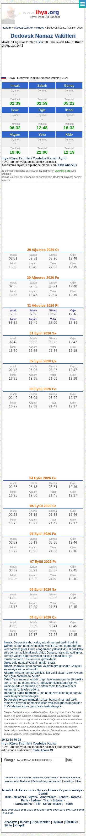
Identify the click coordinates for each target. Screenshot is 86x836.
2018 (24, 809)
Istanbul (7, 790)
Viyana (33, 797)
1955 (75, 809)
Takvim (7, 27)
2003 (36, 809)
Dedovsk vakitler (70, 777)
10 (3, 739)
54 (11, 739)
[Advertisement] (43, 63)
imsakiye (69, 781)
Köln (8, 797)
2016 (30, 809)
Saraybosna (23, 804)
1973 (69, 809)
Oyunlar (58, 822)
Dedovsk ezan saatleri (18, 777)
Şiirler (8, 825)
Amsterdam (48, 797)
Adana (52, 790)
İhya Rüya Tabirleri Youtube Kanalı (29, 743)
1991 (49, 809)
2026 (4, 809)
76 (15, 739)
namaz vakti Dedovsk (17, 781)
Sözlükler (71, 822)
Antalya (77, 790)
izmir (31, 790)
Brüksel (58, 800)
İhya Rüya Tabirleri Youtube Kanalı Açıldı (34, 158)
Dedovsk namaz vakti (45, 777)
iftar (78, 781)
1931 (4, 813)
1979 (62, 809)
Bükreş (58, 804)
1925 (11, 813)
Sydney (36, 800)
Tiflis (37, 804)
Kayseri (64, 790)
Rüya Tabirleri (41, 822)
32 (7, 739)
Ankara (20, 790)
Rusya (40, 27)
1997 (43, 809)
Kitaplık (20, 825)
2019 (17, 809)
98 (19, 739)
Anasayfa (10, 822)
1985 (56, 809)
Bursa (41, 790)
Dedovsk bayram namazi (46, 781)
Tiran (46, 800)
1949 (82, 809)
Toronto (76, 797)
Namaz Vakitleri (23, 27)
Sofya (47, 804)
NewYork (20, 797)
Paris (24, 800)
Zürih (69, 804)
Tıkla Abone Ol (67, 165)
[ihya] (35, 23)
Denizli (43, 793)
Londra (63, 797)
